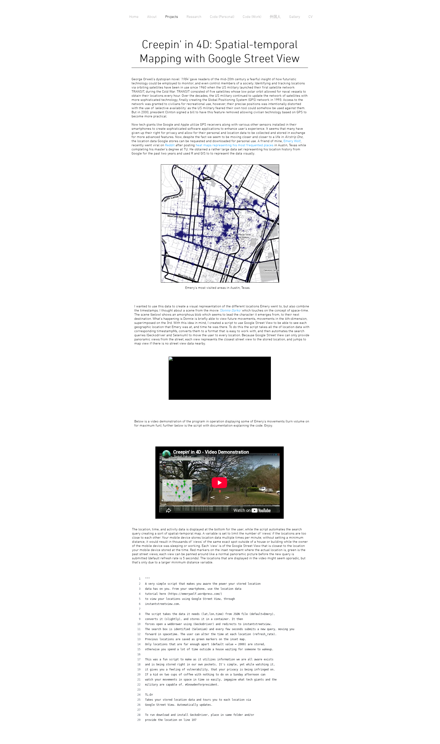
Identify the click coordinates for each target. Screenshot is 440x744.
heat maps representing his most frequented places (235, 145)
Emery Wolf (292, 141)
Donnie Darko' (230, 311)
